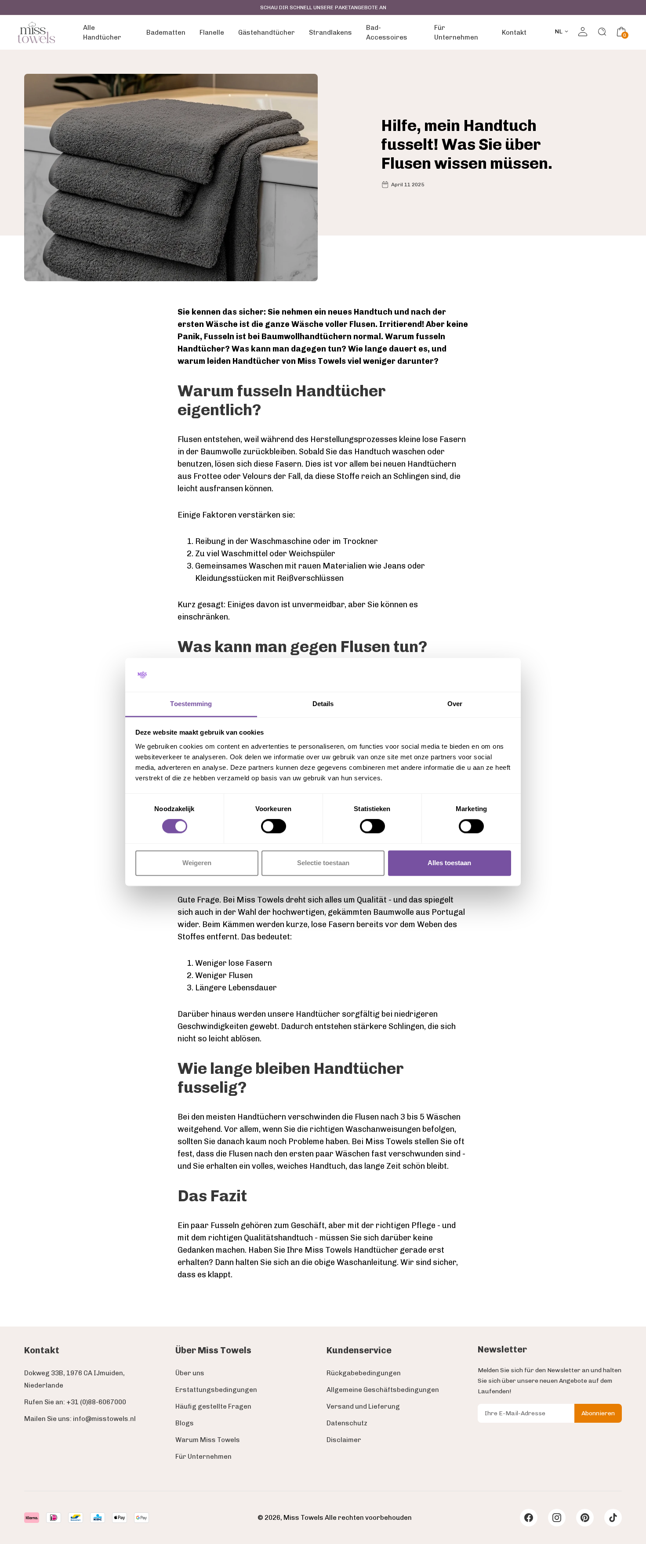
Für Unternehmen (203, 1457)
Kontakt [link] (514, 32)
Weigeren (196, 862)
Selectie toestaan (323, 862)
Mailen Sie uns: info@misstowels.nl (80, 1419)
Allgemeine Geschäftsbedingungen (383, 1390)
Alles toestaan (449, 862)
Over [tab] (454, 703)
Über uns (189, 1373)
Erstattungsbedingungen (216, 1390)
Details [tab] (323, 703)
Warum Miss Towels (207, 1440)
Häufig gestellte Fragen (213, 1406)
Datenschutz (347, 1423)
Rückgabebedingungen (364, 1373)
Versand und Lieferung (363, 1406)
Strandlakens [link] (330, 32)
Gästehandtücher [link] (266, 32)
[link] (36, 32)
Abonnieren (598, 1413)
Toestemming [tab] (191, 703)
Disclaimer (344, 1440)
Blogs (184, 1423)
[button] (621, 32)
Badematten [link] (165, 32)
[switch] (273, 826)
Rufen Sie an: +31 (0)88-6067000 (75, 1402)
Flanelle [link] (212, 32)
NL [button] (559, 31)
